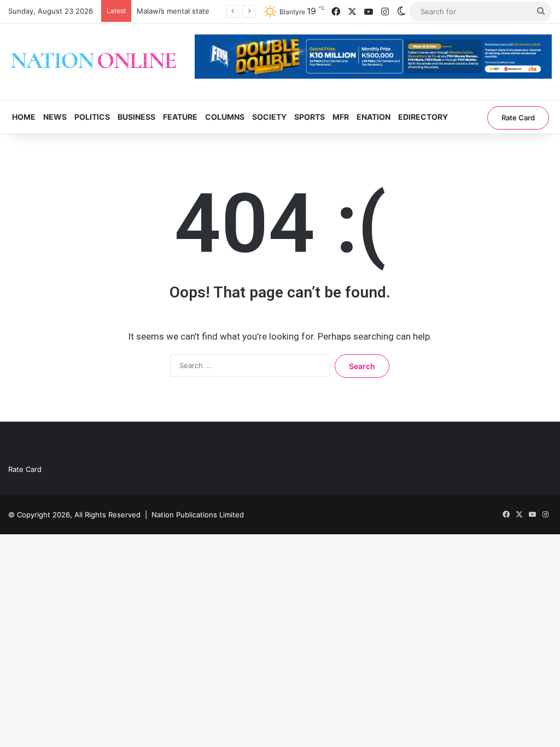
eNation (373, 116)
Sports (309, 116)
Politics (92, 116)
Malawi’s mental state (173, 11)
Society (269, 116)
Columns (224, 116)
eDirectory (423, 116)
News (55, 116)
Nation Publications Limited (197, 514)
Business (136, 116)
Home (24, 116)
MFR (340, 116)
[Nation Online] (93, 61)
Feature (180, 116)
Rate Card (518, 117)
